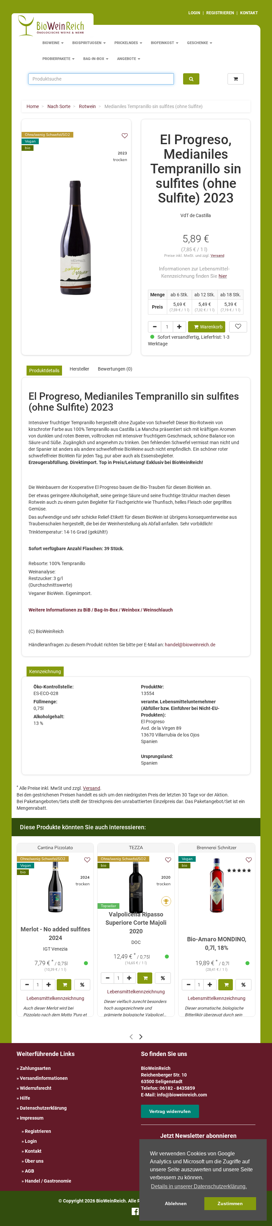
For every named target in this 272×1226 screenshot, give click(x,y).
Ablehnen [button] (176, 1203)
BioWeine (51, 43)
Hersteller (79, 369)
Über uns (34, 1161)
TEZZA (136, 848)
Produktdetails (44, 370)
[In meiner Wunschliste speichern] (124, 135)
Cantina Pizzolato (55, 848)
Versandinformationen (44, 1078)
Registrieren (38, 1131)
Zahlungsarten (35, 1068)
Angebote (127, 59)
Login (31, 1141)
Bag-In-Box (94, 59)
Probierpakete (56, 59)
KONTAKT (249, 13)
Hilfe (25, 1098)
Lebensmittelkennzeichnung (55, 998)
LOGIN (194, 13)
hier (223, 276)
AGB (29, 1171)
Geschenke (198, 43)
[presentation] (131, 1036)
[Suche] (191, 79)
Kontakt (33, 1151)
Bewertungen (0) (115, 369)
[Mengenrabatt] (82, 984)
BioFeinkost (163, 43)
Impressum (31, 1118)
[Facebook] (135, 1212)
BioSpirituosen (87, 43)
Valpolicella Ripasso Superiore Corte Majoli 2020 (136, 923)
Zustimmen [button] (230, 1203)
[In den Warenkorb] (64, 984)
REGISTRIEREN (220, 13)
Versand (217, 256)
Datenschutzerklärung (43, 1108)
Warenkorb (211, 326)
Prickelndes (126, 43)
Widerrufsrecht (35, 1088)
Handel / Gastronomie (48, 1181)
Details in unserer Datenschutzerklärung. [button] (199, 1186)
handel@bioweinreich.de (190, 644)
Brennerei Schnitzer (217, 848)
